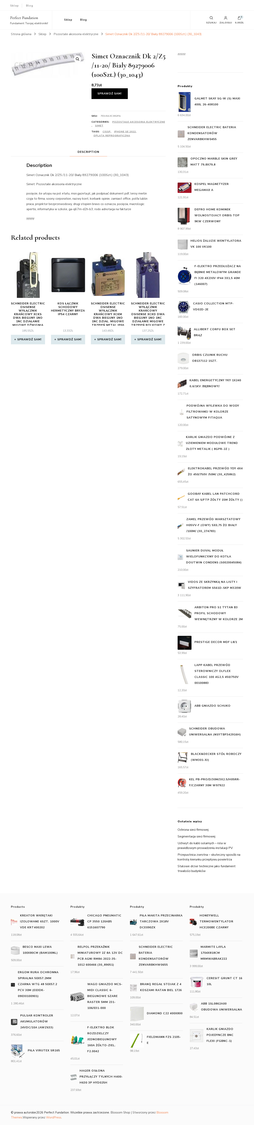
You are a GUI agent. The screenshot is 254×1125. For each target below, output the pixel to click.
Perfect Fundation (24, 17)
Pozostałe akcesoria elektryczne (138, 121)
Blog (29, 6)
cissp (107, 131)
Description (88, 152)
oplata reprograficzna (111, 135)
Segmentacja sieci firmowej (196, 836)
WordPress (53, 1117)
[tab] (88, 152)
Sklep (14, 6)
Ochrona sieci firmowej (193, 830)
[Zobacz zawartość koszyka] (239, 18)
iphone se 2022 (125, 131)
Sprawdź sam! (109, 93)
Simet (99, 125)
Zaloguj (225, 22)
